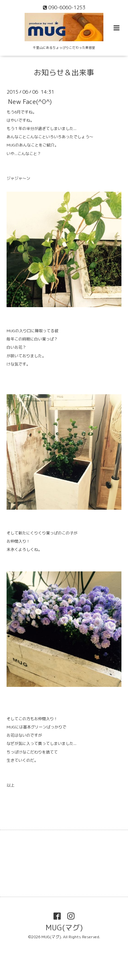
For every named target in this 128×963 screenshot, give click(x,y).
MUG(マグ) (64, 927)
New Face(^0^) (30, 101)
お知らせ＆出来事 (64, 72)
